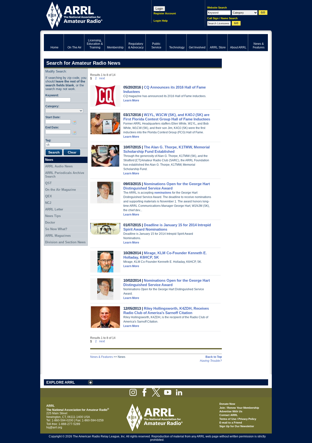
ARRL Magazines (58, 235)
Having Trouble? (211, 360)
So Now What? (56, 229)
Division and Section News (65, 242)
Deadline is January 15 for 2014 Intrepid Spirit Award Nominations (167, 227)
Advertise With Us (230, 411)
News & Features (101, 357)
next (102, 78)
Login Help (161, 20)
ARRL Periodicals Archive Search (64, 175)
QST (48, 183)
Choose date (75, 122)
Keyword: (52, 95)
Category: (52, 106)
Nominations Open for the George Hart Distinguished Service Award (166, 186)
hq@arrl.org (54, 427)
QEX (48, 196)
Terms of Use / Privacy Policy (237, 418)
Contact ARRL (228, 415)
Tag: (48, 140)
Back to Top (213, 357)
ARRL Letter (54, 209)
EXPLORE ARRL (60, 382)
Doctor (50, 222)
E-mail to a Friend (230, 422)
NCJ (48, 203)
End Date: (52, 127)
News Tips (53, 216)
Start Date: (52, 117)
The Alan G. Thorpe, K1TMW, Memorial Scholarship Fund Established (166, 149)
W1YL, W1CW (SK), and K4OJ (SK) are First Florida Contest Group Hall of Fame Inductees (166, 117)
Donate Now (227, 403)
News (49, 160)
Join (222, 407)
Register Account (165, 13)
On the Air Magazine (60, 189)
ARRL (91, 14)
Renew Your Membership (243, 407)
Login (159, 8)
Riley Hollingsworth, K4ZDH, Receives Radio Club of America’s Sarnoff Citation (166, 310)
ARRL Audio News (59, 166)
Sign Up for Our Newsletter (236, 426)
